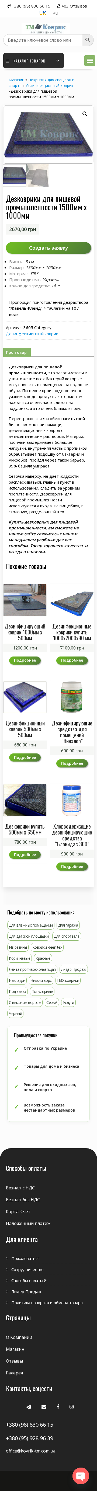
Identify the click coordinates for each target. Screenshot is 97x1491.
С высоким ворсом (25, 1002)
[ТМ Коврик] (46, 26)
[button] (89, 60)
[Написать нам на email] (43, 1406)
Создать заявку (48, 248)
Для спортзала (66, 936)
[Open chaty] (80, 1476)
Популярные (42, 991)
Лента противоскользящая (32, 969)
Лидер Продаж (73, 969)
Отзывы (14, 1361)
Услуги (68, 1002)
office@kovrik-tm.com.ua (31, 1451)
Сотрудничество (27, 1269)
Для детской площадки (28, 936)
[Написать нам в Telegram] (28, 1406)
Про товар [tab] (16, 352)
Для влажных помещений (31, 925)
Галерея (14, 1373)
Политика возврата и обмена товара (47, 1302)
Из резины (18, 947)
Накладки (17, 980)
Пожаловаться (25, 1258)
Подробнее (25, 660)
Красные (43, 958)
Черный (15, 1013)
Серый (51, 1002)
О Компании (19, 1337)
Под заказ (17, 991)
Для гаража (68, 925)
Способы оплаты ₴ (28, 1280)
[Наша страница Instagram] (72, 1406)
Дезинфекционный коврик (49, 85)
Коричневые (19, 958)
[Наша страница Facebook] (58, 1406)
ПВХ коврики (68, 980)
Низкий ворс (41, 980)
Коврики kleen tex (47, 947)
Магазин (16, 79)
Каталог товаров (29, 61)
